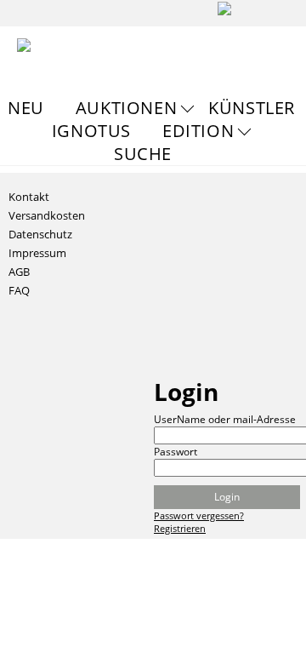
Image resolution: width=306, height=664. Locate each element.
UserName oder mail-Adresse (225, 419)
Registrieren (180, 528)
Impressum (37, 252)
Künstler (251, 107)
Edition (198, 130)
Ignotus (91, 130)
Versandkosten (46, 215)
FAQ (19, 290)
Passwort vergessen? (199, 515)
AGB (19, 271)
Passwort (175, 451)
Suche (143, 153)
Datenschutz (40, 234)
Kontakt (28, 196)
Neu (26, 107)
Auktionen (126, 107)
